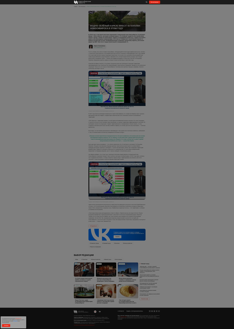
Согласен (6, 325)
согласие (15, 321)
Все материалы (154, 2)
